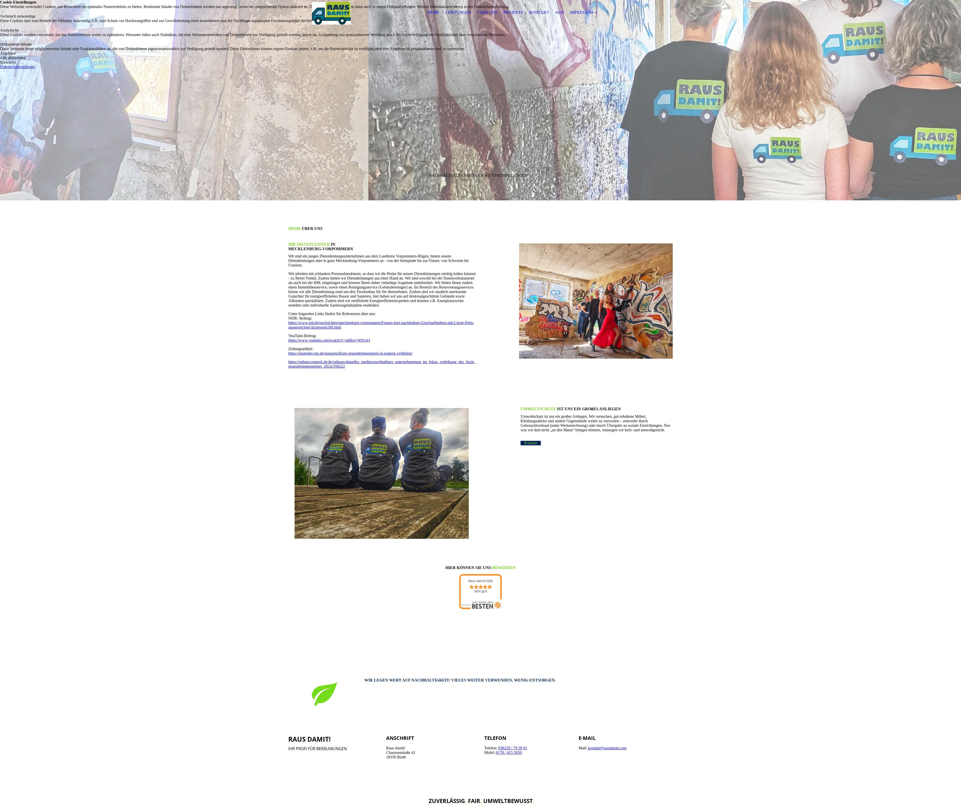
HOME (433, 12)
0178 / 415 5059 (509, 752)
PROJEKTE (513, 12)
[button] (255, 53)
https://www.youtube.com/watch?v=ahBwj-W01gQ (329, 340)
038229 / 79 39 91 (512, 748)
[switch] (2, 26)
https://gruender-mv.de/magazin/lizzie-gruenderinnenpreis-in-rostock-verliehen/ (350, 353)
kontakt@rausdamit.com (607, 748)
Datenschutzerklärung (17, 67)
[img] (319, 12)
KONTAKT (539, 12)
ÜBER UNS (487, 12)
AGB (559, 12)
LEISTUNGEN (458, 12)
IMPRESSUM (581, 12)
